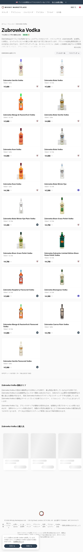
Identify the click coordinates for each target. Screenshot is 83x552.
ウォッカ (11, 24)
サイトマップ (29, 525)
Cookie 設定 (58, 525)
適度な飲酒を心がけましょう (71, 525)
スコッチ (5, 12)
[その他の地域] (80, 7)
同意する (29, 546)
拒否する (12, 546)
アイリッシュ (16, 12)
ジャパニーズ (28, 12)
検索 (3, 525)
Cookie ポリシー (18, 541)
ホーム (4, 24)
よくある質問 (22, 525)
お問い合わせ (15, 525)
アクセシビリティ (50, 525)
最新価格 (25, 35)
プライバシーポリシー (36, 525)
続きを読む (77, 47)
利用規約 (44, 525)
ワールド (50, 12)
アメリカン (40, 12)
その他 (58, 12)
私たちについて (8, 525)
